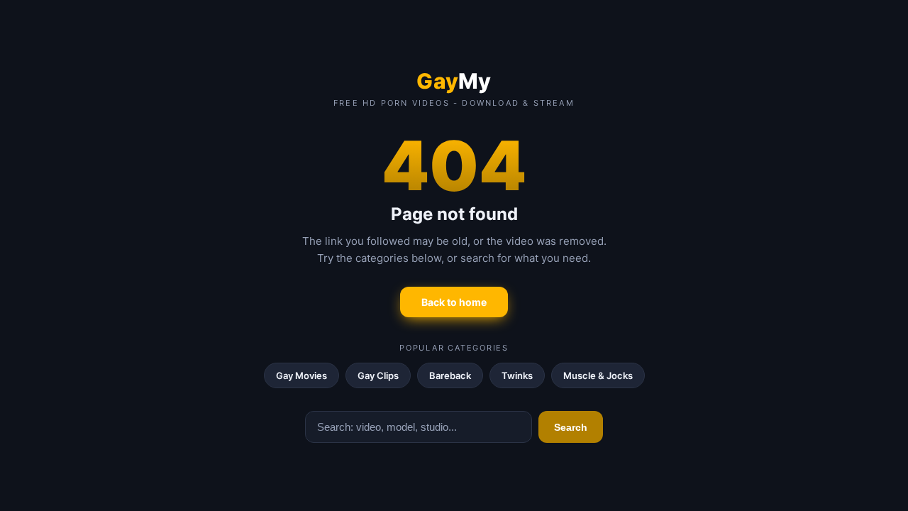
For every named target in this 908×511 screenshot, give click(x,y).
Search (570, 427)
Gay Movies (301, 375)
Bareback (450, 375)
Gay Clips (378, 375)
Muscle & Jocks (598, 375)
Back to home (454, 302)
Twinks (517, 375)
